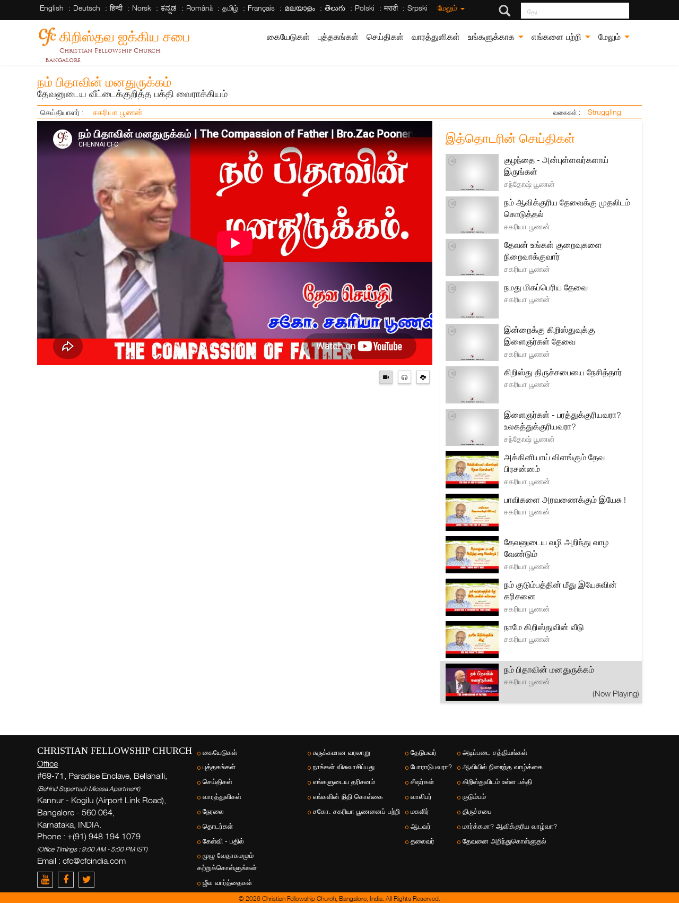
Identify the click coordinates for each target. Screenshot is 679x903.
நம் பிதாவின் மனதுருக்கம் (549, 669)
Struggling (604, 111)
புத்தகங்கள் (338, 36)
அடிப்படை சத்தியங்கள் (495, 752)
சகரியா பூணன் (118, 112)
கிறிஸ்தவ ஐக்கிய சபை (124, 34)
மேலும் (448, 7)
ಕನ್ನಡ (169, 7)
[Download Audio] (424, 376)
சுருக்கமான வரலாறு (341, 752)
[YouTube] (47, 879)
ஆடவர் (421, 826)
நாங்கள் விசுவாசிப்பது (344, 767)
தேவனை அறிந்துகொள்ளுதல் (504, 841)
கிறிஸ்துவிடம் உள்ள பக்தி (497, 782)
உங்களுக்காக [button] (492, 36)
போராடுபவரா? (431, 767)
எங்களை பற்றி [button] (558, 36)
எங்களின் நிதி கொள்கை (348, 797)
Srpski (417, 7)
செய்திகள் (385, 36)
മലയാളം (299, 7)
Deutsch (86, 7)
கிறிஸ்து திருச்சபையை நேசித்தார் (563, 372)
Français (261, 7)
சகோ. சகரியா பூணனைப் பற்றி (356, 811)
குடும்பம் (474, 797)
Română (199, 7)
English (52, 7)
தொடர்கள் (218, 826)
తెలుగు (335, 7)
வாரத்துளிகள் (436, 36)
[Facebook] (68, 879)
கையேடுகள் (288, 36)
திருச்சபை (477, 811)
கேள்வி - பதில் (223, 841)
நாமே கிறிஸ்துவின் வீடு (544, 627)
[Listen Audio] (407, 376)
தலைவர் (422, 841)
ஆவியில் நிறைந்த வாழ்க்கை (503, 767)
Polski (365, 7)
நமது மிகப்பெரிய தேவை (546, 287)
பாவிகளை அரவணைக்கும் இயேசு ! (565, 499)
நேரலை (213, 811)
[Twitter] (88, 879)
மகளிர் (420, 811)
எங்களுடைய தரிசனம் (344, 782)
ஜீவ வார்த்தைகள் (227, 883)
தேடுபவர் (424, 752)
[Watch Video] (388, 376)
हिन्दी (116, 7)
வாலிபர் (421, 797)
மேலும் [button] (610, 36)
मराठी (391, 7)
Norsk (141, 7)
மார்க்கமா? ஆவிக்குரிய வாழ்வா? (510, 826)
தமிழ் (230, 7)
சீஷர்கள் (422, 782)
